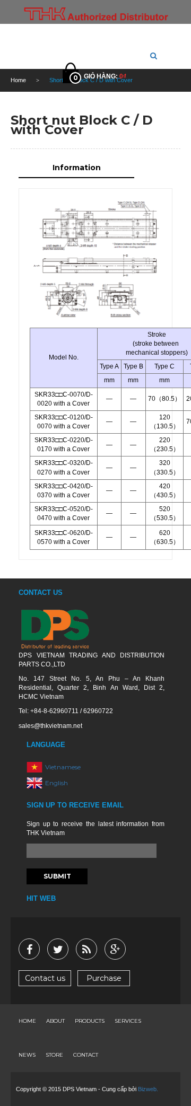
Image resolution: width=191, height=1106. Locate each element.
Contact (85, 1054)
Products (90, 1020)
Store (54, 1054)
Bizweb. (148, 1089)
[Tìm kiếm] (153, 55)
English (56, 783)
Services (128, 1020)
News (27, 1054)
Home (27, 1020)
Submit (57, 876)
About (55, 1020)
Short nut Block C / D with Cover (82, 124)
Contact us (45, 978)
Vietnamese (63, 767)
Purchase (103, 978)
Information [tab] (77, 167)
